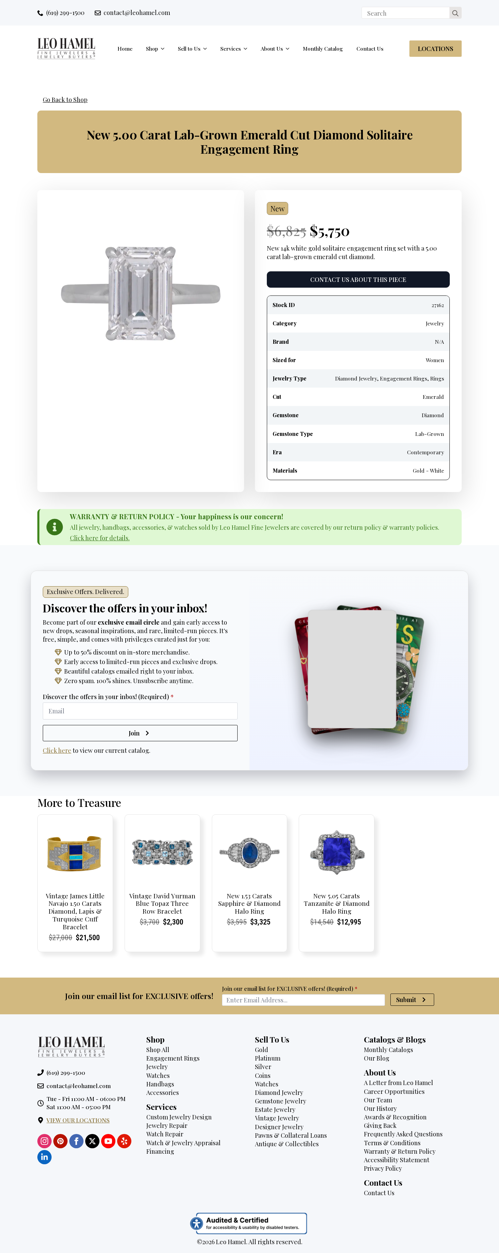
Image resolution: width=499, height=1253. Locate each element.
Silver (263, 1067)
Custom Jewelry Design (179, 1117)
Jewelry (157, 1067)
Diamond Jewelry (279, 1092)
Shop (152, 48)
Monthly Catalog (323, 48)
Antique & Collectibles (287, 1144)
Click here (57, 750)
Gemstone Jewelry (280, 1101)
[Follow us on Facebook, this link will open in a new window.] (76, 1141)
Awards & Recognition (395, 1117)
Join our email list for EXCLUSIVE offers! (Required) (289, 989)
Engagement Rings (173, 1058)
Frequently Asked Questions (403, 1134)
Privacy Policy (383, 1168)
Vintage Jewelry (277, 1118)
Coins (263, 1075)
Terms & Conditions (392, 1143)
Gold (261, 1050)
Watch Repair (164, 1134)
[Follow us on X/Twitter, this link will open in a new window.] (92, 1141)
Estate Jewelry (275, 1109)
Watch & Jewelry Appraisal (183, 1143)
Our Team (378, 1100)
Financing (160, 1151)
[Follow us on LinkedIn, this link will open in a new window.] (44, 1157)
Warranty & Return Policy (400, 1151)
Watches (158, 1075)
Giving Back (380, 1125)
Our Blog (376, 1058)
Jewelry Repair (166, 1125)
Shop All (157, 1050)
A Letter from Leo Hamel (398, 1083)
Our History (380, 1108)
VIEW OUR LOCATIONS (78, 1120)
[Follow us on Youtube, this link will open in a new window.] (108, 1141)
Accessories (162, 1092)
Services (230, 48)
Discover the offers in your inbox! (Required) (108, 697)
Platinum (267, 1058)
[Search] (455, 13)
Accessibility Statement (396, 1160)
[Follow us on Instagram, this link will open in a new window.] (44, 1141)
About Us (272, 48)
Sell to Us (189, 48)
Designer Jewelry (279, 1127)
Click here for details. (100, 538)
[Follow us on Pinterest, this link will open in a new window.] (60, 1141)
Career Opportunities (394, 1091)
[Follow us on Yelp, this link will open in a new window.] (124, 1141)
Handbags (160, 1084)
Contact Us (370, 48)
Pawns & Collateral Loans (291, 1135)
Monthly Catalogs (388, 1050)
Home (124, 48)
